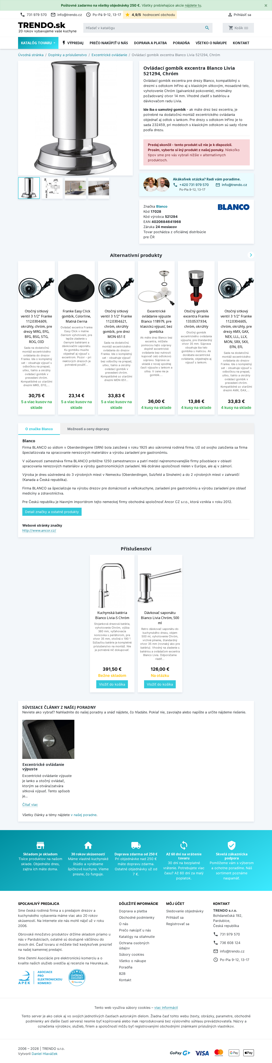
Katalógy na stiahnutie (137, 936)
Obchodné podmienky (136, 917)
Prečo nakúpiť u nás (109, 43)
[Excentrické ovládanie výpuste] (48, 739)
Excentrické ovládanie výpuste (43, 767)
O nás (123, 924)
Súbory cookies (131, 954)
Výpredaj (72, 42)
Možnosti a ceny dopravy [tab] (88, 429)
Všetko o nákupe (211, 43)
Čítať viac (30, 804)
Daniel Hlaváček (45, 1054)
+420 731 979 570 (194, 185)
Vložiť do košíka (112, 684)
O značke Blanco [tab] (39, 429)
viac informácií (166, 1007)
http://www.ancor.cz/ (39, 530)
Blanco (161, 206)
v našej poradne (83, 815)
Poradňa (181, 43)
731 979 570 (33, 14)
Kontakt (241, 43)
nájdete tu (193, 5)
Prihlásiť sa (175, 917)
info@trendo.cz (66, 14)
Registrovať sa (177, 924)
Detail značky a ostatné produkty (52, 512)
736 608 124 (230, 943)
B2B (122, 973)
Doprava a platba (150, 43)
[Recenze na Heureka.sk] (76, 980)
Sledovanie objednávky (185, 911)
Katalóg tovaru (37, 43)
